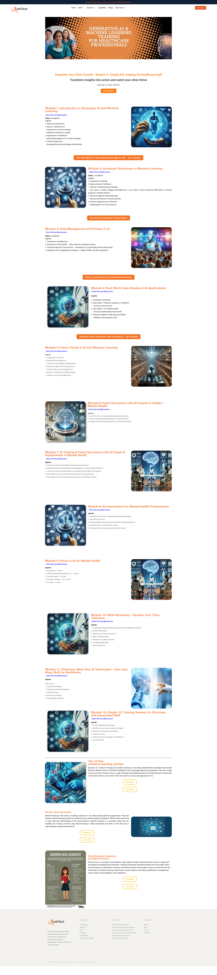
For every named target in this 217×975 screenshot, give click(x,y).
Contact (147, 933)
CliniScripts (84, 925)
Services (90, 8)
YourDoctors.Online (87, 938)
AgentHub (102, 8)
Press (146, 930)
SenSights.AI (84, 935)
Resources (120, 8)
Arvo (81, 930)
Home (73, 8)
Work (80, 8)
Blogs (110, 8)
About (146, 925)
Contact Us (201, 8)
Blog (145, 927)
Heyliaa (82, 927)
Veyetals (83, 933)
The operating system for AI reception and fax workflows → (108, 2)
